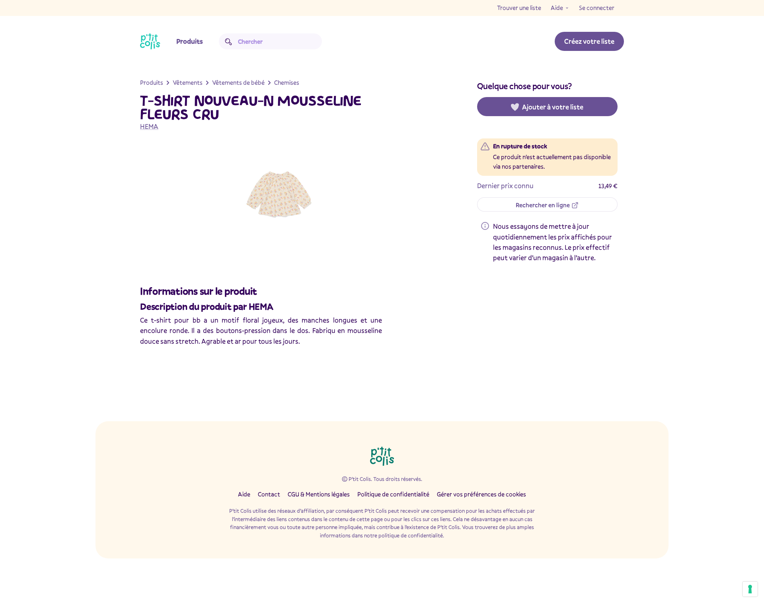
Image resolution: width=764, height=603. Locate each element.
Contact (269, 494)
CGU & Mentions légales (319, 494)
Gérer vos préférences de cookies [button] (481, 494)
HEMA (149, 126)
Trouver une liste (519, 8)
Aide (557, 8)
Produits (189, 41)
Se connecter (596, 8)
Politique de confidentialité (393, 494)
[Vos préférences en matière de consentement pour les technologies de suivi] (750, 589)
